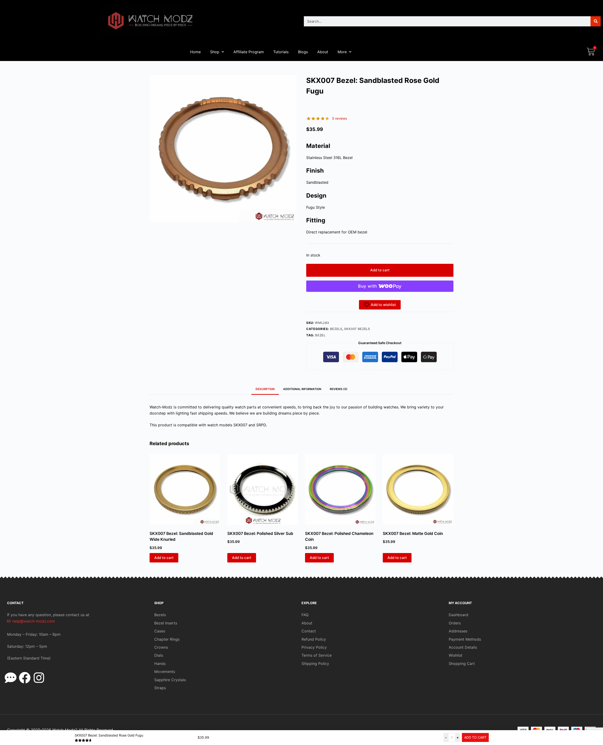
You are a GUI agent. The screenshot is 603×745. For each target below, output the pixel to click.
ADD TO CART (475, 737)
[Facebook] (25, 678)
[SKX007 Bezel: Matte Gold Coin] (418, 489)
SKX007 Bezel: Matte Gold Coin (413, 533)
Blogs (303, 51)
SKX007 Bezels (357, 329)
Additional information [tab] (302, 389)
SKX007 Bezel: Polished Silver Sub (260, 533)
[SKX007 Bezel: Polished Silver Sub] (262, 489)
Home (195, 51)
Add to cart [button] (164, 557)
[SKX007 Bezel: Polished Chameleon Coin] (340, 489)
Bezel (320, 335)
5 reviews (339, 118)
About (322, 51)
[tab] (339, 389)
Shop (214, 51)
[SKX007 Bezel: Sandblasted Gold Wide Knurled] (185, 489)
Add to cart (380, 270)
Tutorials (281, 51)
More (342, 51)
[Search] (596, 21)
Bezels (336, 329)
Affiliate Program (248, 51)
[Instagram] (39, 678)
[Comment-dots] (10, 678)
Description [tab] (265, 389)
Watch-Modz (64, 730)
